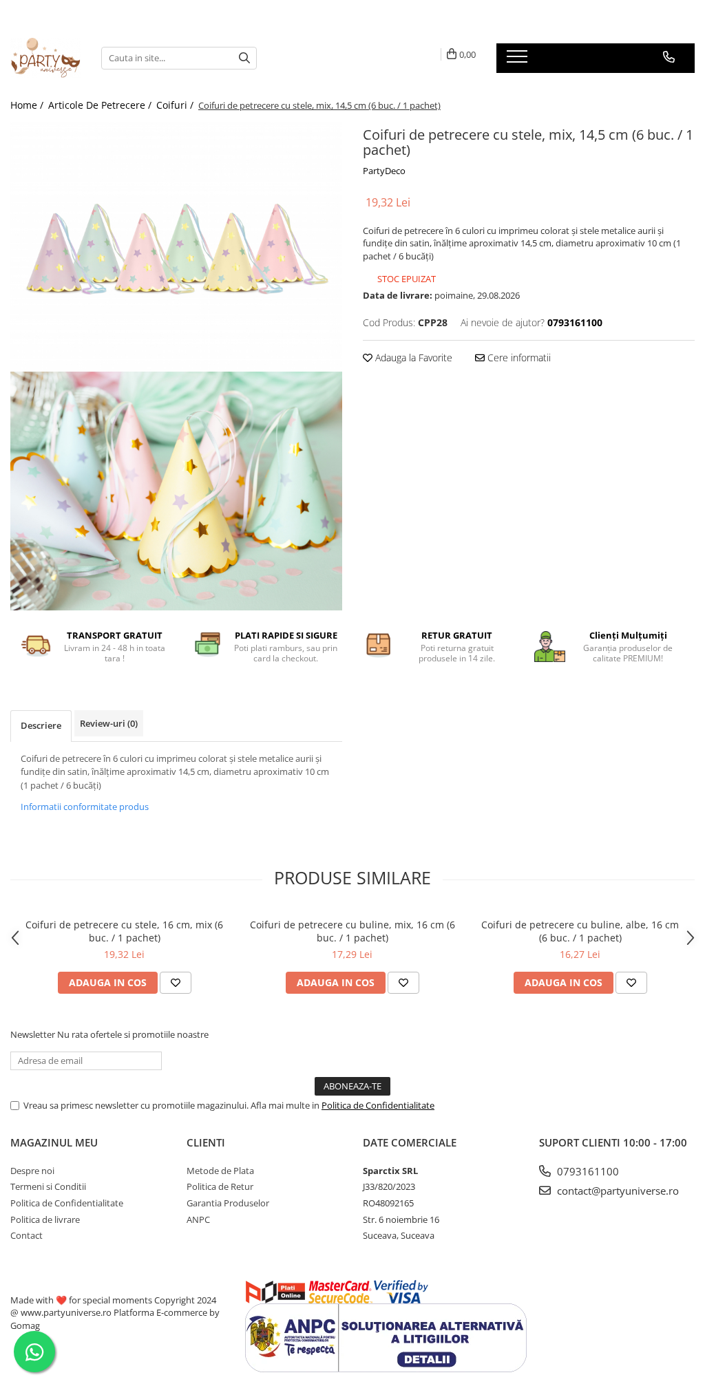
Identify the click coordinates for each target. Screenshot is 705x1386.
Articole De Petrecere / (101, 104)
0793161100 (586, 1171)
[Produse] (519, 60)
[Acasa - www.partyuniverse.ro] (45, 58)
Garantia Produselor (228, 1203)
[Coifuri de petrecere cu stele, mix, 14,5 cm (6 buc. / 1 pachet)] (176, 247)
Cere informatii (518, 357)
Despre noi (32, 1170)
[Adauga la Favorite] (175, 983)
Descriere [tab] (41, 725)
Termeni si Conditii (48, 1186)
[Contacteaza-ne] (668, 57)
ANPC (198, 1219)
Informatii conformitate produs (85, 806)
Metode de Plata (220, 1170)
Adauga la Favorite (412, 357)
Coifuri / (176, 104)
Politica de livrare (45, 1219)
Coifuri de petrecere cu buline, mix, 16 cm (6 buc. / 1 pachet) (352, 931)
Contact (26, 1235)
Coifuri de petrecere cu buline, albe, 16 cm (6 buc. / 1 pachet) (580, 931)
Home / (28, 104)
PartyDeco (384, 170)
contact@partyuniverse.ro (616, 1190)
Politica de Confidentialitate (378, 1105)
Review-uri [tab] (109, 723)
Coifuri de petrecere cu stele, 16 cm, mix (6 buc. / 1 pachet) (124, 931)
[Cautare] (244, 58)
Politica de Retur (220, 1186)
